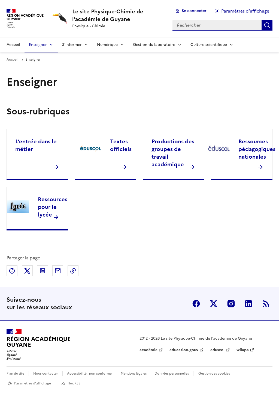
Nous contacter (45, 373)
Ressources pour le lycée (52, 207)
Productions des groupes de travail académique (172, 152)
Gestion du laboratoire (154, 45)
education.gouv (183, 350)
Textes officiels (121, 145)
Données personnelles (171, 373)
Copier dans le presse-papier (73, 270)
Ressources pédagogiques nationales (256, 149)
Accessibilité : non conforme (89, 373)
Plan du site (15, 373)
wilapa (242, 350)
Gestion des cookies (214, 373)
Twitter (213, 303)
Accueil (13, 45)
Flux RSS (74, 383)
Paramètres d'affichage (245, 11)
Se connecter (194, 11)
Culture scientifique (208, 45)
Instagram (231, 303)
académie (148, 350)
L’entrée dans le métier (36, 145)
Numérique (107, 45)
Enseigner (38, 45)
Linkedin (248, 303)
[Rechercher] (267, 25)
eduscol (217, 350)
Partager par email (57, 270)
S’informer (72, 45)
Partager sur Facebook (12, 270)
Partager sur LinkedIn (42, 270)
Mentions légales (134, 373)
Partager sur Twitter (27, 270)
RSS (265, 303)
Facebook (196, 303)
